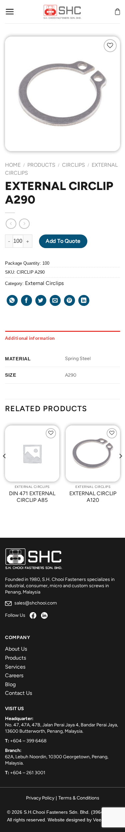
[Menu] (10, 12)
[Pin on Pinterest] (69, 300)
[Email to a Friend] (55, 300)
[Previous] (4, 469)
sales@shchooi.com (35, 603)
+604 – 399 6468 (28, 741)
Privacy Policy (40, 798)
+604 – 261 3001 (27, 773)
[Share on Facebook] (26, 300)
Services (15, 667)
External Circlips (44, 283)
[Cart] (117, 11)
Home (13, 165)
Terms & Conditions (78, 798)
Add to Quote (63, 241)
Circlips (73, 165)
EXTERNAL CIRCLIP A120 (92, 497)
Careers (14, 675)
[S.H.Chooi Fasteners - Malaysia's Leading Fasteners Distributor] (62, 12)
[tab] (62, 338)
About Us (16, 649)
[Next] (120, 469)
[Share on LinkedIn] (83, 300)
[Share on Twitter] (40, 300)
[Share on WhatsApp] (12, 300)
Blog (10, 684)
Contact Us (18, 693)
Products (41, 165)
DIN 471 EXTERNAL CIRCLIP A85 (32, 497)
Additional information (30, 338)
